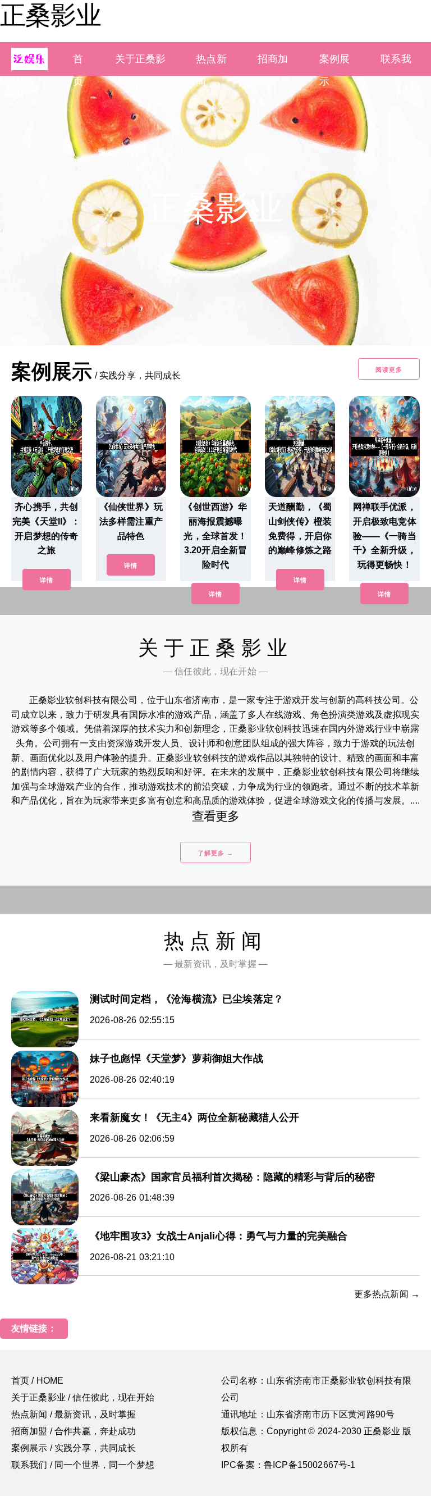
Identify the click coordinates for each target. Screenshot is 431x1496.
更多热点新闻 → (387, 1294)
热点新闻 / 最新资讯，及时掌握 (73, 1414)
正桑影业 (50, 15)
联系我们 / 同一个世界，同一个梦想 (82, 1465)
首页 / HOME (37, 1380)
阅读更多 (388, 369)
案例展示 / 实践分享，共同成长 (73, 1448)
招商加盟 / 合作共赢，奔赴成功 (73, 1431)
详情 (46, 580)
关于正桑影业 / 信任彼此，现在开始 (82, 1397)
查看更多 (216, 816)
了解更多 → (215, 853)
